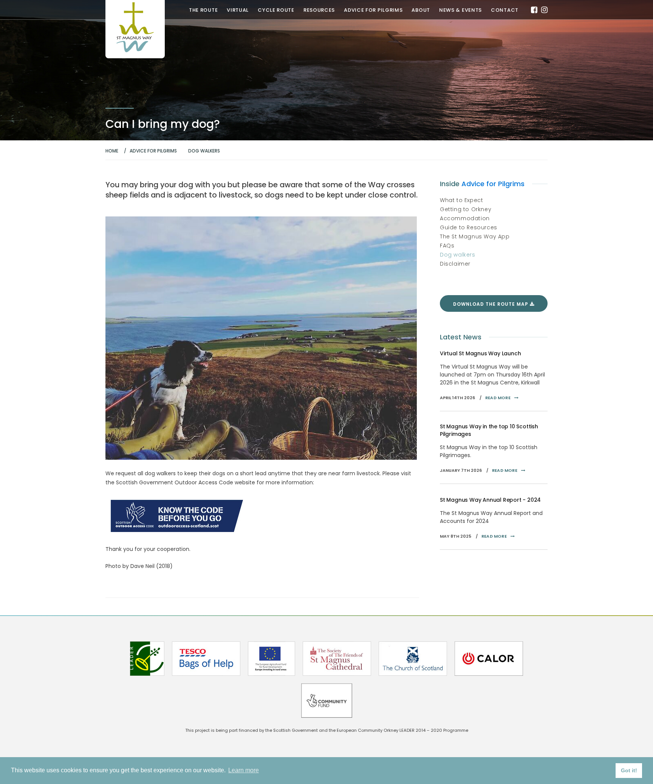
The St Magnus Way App (475, 236)
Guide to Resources (468, 227)
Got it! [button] (629, 770)
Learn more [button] (243, 770)
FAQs (447, 245)
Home (111, 151)
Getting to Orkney (465, 209)
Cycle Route (276, 10)
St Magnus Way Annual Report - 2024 (490, 500)
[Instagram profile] (544, 10)
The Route (203, 10)
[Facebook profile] (534, 10)
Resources (319, 10)
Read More (498, 398)
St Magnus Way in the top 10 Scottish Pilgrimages (489, 430)
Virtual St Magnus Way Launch (480, 353)
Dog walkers (457, 254)
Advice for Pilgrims (373, 10)
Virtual (238, 10)
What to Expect (461, 200)
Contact (504, 10)
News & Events (460, 10)
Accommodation (465, 218)
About (421, 10)
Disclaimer (455, 264)
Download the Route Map (491, 304)
